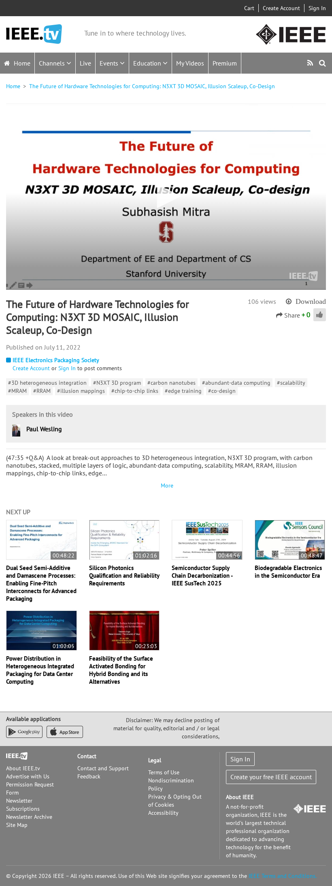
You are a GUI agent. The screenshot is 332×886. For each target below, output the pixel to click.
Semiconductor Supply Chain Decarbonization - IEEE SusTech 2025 (202, 575)
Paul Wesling (44, 429)
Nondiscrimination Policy (171, 784)
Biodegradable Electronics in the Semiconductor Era (288, 571)
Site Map (17, 825)
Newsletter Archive (29, 816)
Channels (52, 63)
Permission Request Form (30, 788)
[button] (166, 196)
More (166, 485)
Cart (249, 8)
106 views (262, 301)
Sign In (317, 8)
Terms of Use (163, 772)
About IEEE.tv (23, 768)
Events (110, 63)
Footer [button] (14, 756)
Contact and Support (103, 768)
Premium (225, 63)
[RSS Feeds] (311, 63)
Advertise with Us (27, 776)
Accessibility (163, 812)
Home (21, 63)
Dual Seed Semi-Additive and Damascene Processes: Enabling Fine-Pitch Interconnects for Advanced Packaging (41, 583)
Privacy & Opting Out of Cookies (175, 800)
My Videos (190, 63)
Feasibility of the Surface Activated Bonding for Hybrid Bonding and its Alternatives (121, 670)
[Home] (34, 34)
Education (148, 63)
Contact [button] (86, 756)
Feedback (88, 776)
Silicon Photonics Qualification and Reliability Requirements (124, 575)
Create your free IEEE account (271, 777)
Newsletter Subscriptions (23, 804)
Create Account (281, 8)
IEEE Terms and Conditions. (283, 876)
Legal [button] (154, 760)
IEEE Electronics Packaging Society (56, 360)
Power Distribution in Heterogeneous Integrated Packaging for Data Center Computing (40, 670)
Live (85, 63)
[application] (166, 197)
